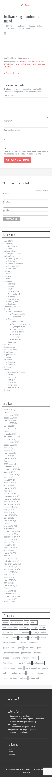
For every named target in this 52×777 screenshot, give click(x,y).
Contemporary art (15, 312)
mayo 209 (8, 602)
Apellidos (7, 210)
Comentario (9, 95)
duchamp (23, 638)
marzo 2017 (9, 553)
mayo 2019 (8, 483)
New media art (14, 294)
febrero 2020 (9, 461)
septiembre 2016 (11, 569)
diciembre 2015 (10, 594)
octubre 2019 (9, 472)
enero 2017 (8, 559)
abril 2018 (8, 518)
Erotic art (11, 319)
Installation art (14, 291)
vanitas (14, 673)
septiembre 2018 (11, 504)
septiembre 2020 (11, 442)
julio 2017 (8, 542)
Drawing (11, 284)
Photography (13, 302)
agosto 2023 (9, 423)
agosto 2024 (9, 418)
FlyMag (41, 769)
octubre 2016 (9, 567)
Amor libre (8, 241)
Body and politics (18, 314)
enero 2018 (8, 526)
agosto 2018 (9, 507)
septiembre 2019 (11, 475)
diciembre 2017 (10, 529)
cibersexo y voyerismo (13, 307)
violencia (23, 678)
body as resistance (10, 628)
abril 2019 (8, 485)
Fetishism (16, 334)
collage (34, 628)
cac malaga (24, 628)
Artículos (7, 274)
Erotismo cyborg (10, 350)
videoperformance (10, 678)
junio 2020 (8, 450)
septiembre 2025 (11, 415)
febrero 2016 (9, 588)
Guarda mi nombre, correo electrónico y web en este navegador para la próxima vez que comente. (26, 152)
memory (25, 658)
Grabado (7, 357)
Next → (16, 73)
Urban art (12, 342)
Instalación (12, 385)
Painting (11, 296)
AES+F (5, 622)
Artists (7, 279)
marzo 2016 (9, 586)
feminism (23, 643)
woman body (34, 678)
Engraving (12, 286)
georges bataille (9, 648)
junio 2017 (8, 545)
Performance (13, 299)
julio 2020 (8, 448)
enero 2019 (8, 494)
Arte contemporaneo (12, 254)
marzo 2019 (9, 488)
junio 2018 (8, 512)
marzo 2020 (9, 458)
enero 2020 (8, 464)
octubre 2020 (9, 439)
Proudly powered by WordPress (18, 769)
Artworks (8, 281)
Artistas (7, 276)
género (39, 648)
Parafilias (12, 269)
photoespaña (38, 663)
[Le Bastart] (26, 5)
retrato (45, 668)
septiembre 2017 (11, 537)
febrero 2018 (9, 523)
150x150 (30, 62)
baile (26, 622)
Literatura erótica (15, 266)
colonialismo (8, 633)
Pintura (7, 390)
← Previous (8, 73)
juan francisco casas (11, 653)
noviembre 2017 (10, 531)
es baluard (43, 638)
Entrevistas (8, 344)
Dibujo (10, 375)
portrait (6, 668)
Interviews (12, 362)
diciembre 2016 (10, 561)
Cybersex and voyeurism (22, 324)
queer (13, 668)
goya (20, 648)
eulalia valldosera (9, 643)
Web (5, 139)
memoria (16, 658)
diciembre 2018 (10, 496)
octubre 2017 (9, 534)
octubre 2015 (9, 599)
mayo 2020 (8, 453)
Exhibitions (12, 246)
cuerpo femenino (22, 633)
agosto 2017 (9, 540)
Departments (9, 309)
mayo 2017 (8, 548)
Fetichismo (12, 261)
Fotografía (12, 380)
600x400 (41, 64)
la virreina (37, 653)
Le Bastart (21, 26)
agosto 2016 (9, 572)
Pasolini (35, 658)
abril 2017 (8, 550)
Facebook (11, 749)
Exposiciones (9, 355)
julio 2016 (8, 575)
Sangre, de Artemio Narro (20, 716)
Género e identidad (15, 264)
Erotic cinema (17, 329)
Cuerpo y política (14, 259)
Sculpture (12, 304)
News (10, 248)
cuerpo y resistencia (39, 633)
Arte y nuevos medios (16, 372)
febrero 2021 (9, 431)
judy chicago (26, 653)
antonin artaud (16, 622)
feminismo (33, 643)
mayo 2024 (8, 421)
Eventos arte (9, 352)
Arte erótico (9, 256)
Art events (8, 243)
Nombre (8, 121)
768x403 (7, 64)
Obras (6, 370)
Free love (15, 337)
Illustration (12, 289)
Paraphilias (16, 339)
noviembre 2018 (10, 499)
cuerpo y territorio (10, 638)
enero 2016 (8, 591)
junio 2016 (8, 577)
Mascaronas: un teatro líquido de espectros (27, 719)
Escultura (12, 377)
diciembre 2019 (10, 466)
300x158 (39, 62)
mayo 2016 (8, 580)
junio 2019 (8, 480)
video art (30, 673)
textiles (5, 673)
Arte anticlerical (10, 251)
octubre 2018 (9, 502)
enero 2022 (8, 429)
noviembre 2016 (10, 564)
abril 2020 (8, 456)
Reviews (11, 365)
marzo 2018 (9, 521)
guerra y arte (29, 648)
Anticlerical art (17, 322)
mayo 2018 (8, 515)
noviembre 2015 (10, 596)
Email (6, 193)
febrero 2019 (9, 491)
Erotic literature (18, 332)
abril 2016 (8, 583)
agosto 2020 (9, 445)
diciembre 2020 (10, 434)
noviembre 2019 (10, 469)
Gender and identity (20, 317)
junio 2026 (8, 410)
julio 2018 (8, 510)
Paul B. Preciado (9, 663)
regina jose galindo (32, 668)
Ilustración (12, 382)
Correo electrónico (12, 130)
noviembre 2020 (10, 437)
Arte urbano (9, 271)
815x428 (22, 62)
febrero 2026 (9, 412)
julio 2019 (8, 477)
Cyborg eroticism (18, 327)
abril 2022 (8, 426)
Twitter (11, 751)
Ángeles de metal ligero (19, 732)
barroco (34, 622)
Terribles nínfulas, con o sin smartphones (19, 28)
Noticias (7, 367)
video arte (41, 673)
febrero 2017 (9, 556)
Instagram (12, 754)
